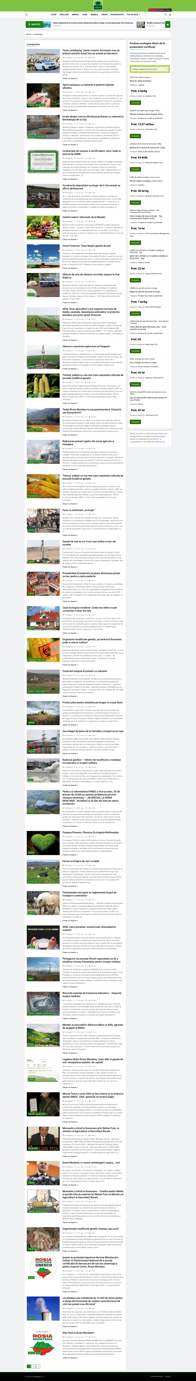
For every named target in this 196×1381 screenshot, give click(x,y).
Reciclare (64, 15)
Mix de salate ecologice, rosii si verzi (146, 181)
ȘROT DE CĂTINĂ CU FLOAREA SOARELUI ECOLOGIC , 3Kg (149, 257)
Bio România (159, 436)
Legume (141, 85)
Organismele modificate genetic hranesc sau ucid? (90, 1228)
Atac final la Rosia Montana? (78, 1332)
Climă (84, 15)
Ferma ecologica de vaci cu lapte (80, 861)
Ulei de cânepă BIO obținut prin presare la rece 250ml (148, 398)
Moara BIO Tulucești (153, 307)
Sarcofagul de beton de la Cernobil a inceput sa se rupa (93, 731)
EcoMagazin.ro (38, 1376)
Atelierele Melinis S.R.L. (155, 163)
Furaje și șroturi (144, 262)
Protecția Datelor (157, 1376)
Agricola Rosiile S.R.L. (154, 274)
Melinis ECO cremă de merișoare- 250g (147, 147)
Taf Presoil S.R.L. (152, 415)
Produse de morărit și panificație (150, 118)
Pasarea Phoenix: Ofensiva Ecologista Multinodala (90, 832)
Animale (94, 15)
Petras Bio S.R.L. (152, 129)
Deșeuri (31, 206)
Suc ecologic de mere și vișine (143, 362)
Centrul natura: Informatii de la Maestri (83, 217)
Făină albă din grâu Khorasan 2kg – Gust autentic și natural (148, 328)
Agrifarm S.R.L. (151, 96)
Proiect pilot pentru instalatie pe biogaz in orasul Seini (92, 702)
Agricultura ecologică (138, 53)
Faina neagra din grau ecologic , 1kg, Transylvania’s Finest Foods (146, 217)
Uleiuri (140, 404)
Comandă (135, 103)
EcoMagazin (68, 57)
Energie (75, 15)
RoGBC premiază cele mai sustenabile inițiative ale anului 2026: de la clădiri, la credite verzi (112, 23)
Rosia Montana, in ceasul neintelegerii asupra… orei (91, 1162)
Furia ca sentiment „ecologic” (78, 510)
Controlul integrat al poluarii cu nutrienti (84, 671)
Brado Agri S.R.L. (152, 344)
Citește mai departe (69, 78)
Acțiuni (31, 105)
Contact (168, 1376)
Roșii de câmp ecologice (140, 81)
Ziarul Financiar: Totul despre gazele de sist (86, 245)
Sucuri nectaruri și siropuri (148, 367)
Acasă (53, 15)
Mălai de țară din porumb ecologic (145, 291)
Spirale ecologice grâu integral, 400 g (146, 114)
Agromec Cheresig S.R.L (155, 378)
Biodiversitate (117, 15)
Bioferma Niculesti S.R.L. (155, 196)
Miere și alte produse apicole (149, 152)
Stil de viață (132, 15)
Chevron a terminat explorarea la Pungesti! (86, 346)
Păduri (104, 15)
